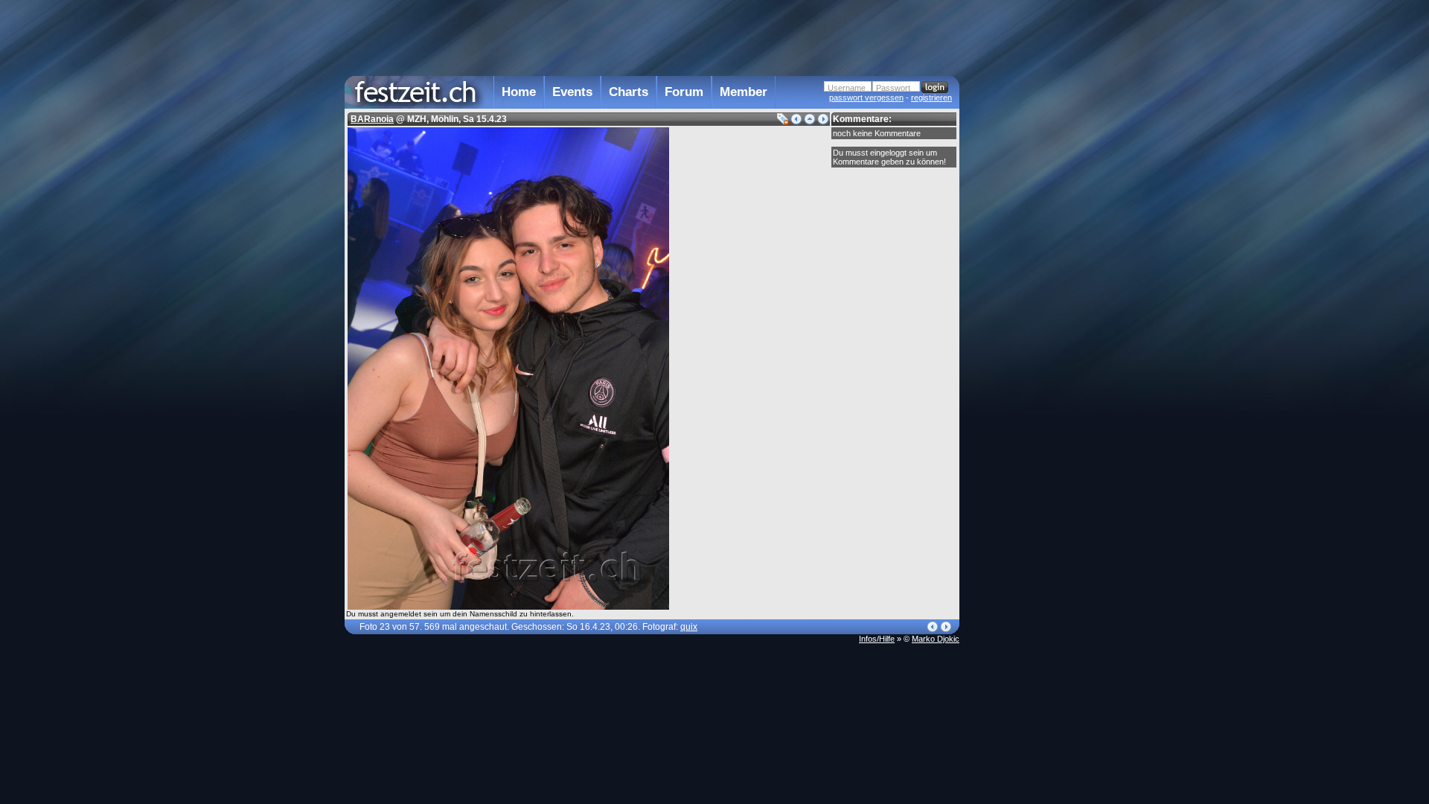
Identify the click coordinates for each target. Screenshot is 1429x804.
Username (847, 87)
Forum (684, 92)
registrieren (931, 97)
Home (519, 92)
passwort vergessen (866, 97)
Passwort (893, 87)
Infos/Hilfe (877, 638)
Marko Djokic (935, 638)
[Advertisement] (1024, 300)
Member (743, 92)
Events (572, 92)
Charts (628, 92)
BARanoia (372, 119)
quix (688, 627)
